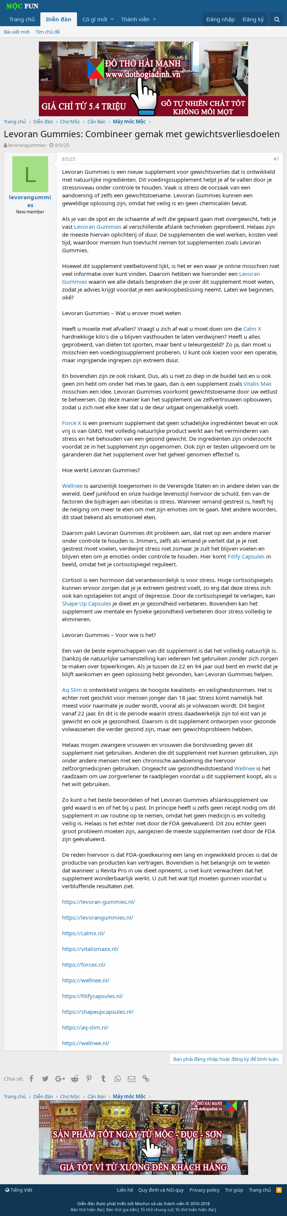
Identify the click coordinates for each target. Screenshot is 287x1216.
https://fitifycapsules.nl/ (92, 996)
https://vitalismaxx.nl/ (90, 948)
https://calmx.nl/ (83, 933)
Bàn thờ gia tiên (121, 1209)
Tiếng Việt (21, 1189)
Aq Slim (72, 689)
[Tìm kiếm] (276, 19)
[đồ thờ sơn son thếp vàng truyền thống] (143, 1172)
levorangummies (27, 145)
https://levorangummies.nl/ (97, 917)
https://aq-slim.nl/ (85, 1027)
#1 (276, 159)
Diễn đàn (58, 19)
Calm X (252, 328)
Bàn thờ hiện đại (87, 1209)
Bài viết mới (17, 31)
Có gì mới (95, 19)
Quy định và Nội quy (161, 1189)
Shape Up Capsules (86, 603)
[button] (112, 19)
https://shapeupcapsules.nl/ (98, 1011)
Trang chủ (22, 19)
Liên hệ (125, 1189)
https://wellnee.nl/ (85, 980)
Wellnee (72, 485)
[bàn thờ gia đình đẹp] (143, 114)
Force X (71, 423)
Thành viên (135, 19)
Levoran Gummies (97, 226)
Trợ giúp (234, 1189)
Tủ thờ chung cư (156, 1209)
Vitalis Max (258, 383)
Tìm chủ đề (48, 31)
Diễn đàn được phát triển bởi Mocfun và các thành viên (143, 1203)
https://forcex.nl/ (84, 964)
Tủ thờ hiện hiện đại (194, 1209)
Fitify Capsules (246, 556)
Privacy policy (204, 1189)
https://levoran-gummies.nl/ (98, 901)
